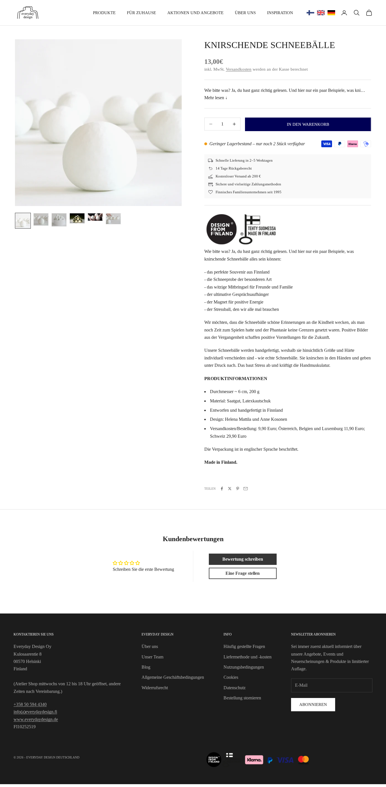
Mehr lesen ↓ (215, 97)
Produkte (104, 12)
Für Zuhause (141, 12)
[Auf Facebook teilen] (222, 488)
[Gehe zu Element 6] (113, 219)
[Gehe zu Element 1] (23, 221)
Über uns (245, 12)
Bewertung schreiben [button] (242, 559)
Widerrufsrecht (155, 687)
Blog (146, 667)
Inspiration (280, 12)
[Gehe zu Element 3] (59, 220)
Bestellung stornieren (242, 697)
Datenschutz (235, 687)
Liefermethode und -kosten (248, 656)
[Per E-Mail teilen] (245, 488)
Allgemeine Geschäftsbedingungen (173, 677)
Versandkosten (238, 69)
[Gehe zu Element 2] (41, 219)
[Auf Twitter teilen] (229, 488)
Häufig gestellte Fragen (244, 646)
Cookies (231, 677)
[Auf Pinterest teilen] (237, 488)
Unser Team (152, 656)
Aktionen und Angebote (195, 12)
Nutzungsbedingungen (244, 667)
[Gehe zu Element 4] (77, 218)
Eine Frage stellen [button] (242, 573)
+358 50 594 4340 (30, 704)
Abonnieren (313, 704)
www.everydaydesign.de (36, 719)
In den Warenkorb (308, 124)
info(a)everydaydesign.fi (35, 711)
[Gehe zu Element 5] (95, 217)
